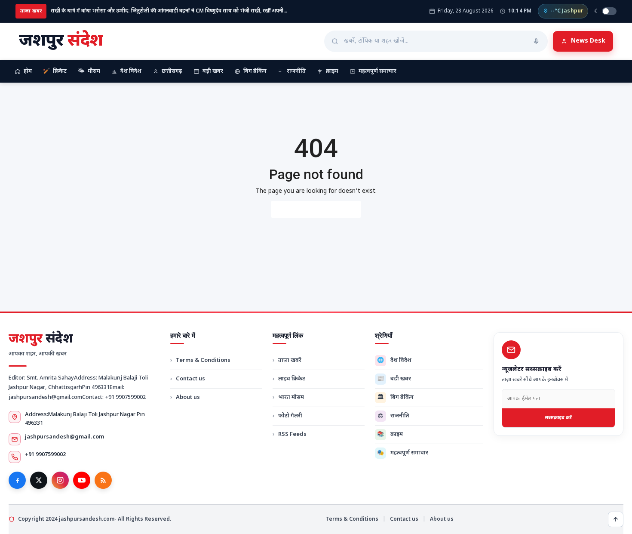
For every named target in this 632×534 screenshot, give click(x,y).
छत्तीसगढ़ (172, 71)
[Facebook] (17, 480)
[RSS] (103, 480)
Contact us (190, 379)
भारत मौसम (291, 397)
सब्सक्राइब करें (558, 418)
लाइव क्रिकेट (291, 379)
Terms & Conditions (203, 360)
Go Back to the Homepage (316, 209)
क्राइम (332, 71)
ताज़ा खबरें (289, 360)
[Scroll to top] (615, 519)
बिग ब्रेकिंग (255, 71)
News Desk (588, 41)
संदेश (41, 339)
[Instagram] (60, 480)
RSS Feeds (292, 434)
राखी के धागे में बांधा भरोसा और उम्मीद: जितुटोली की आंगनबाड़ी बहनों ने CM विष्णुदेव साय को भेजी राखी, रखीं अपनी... (169, 11)
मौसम (89, 71)
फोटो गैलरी (290, 416)
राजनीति (296, 71)
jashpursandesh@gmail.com (64, 437)
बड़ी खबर (212, 71)
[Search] (536, 41)
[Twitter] (38, 480)
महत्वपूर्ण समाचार (377, 71)
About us (188, 397)
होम (28, 71)
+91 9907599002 (45, 454)
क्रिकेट (55, 71)
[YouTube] (81, 480)
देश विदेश (130, 71)
